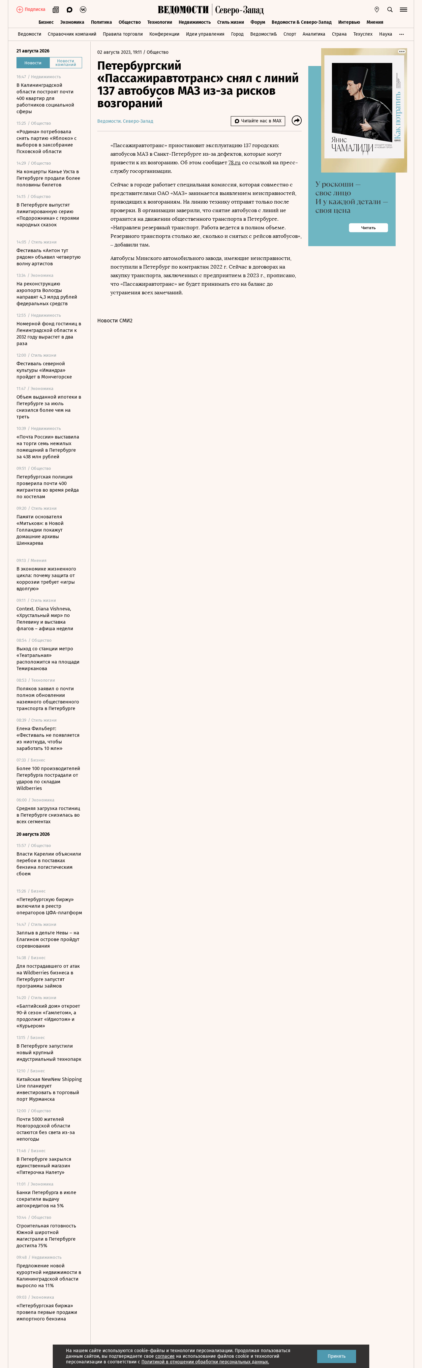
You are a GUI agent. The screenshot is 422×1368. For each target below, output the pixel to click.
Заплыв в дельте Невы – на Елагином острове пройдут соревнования (47, 939)
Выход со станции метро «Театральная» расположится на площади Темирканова (47, 658)
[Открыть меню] (403, 9)
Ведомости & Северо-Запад (302, 22)
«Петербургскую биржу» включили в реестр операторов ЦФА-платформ (49, 906)
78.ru (234, 162)
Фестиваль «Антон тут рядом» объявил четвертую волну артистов (48, 257)
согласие (165, 1356)
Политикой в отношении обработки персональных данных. (205, 1362)
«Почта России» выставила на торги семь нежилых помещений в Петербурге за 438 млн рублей (47, 447)
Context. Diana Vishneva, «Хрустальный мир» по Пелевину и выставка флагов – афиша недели (44, 619)
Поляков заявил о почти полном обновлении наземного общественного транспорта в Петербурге (47, 698)
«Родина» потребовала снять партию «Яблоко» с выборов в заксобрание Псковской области (46, 141)
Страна (339, 34)
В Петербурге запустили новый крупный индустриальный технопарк (48, 1052)
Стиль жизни (230, 22)
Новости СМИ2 (115, 320)
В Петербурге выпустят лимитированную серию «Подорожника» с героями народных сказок (47, 215)
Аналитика (314, 34)
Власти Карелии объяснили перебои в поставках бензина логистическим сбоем (48, 864)
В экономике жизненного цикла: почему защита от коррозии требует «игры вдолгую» (46, 579)
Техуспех (363, 34)
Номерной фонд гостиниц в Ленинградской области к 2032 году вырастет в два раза (48, 333)
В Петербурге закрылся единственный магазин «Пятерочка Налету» (43, 1165)
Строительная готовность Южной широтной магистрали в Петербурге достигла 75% (46, 1236)
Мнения (375, 22)
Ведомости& (263, 34)
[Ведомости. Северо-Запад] (238, 10)
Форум (258, 22)
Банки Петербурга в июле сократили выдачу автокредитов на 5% (46, 1199)
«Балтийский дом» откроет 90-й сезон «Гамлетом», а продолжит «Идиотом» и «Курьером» (48, 1016)
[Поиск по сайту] (390, 9)
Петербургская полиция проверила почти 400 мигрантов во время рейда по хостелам (47, 487)
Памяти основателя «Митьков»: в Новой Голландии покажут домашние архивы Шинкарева (40, 530)
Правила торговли (123, 34)
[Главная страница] (183, 9)
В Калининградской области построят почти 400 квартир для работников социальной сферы (45, 98)
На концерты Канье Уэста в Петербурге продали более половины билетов (48, 178)
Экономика (72, 22)
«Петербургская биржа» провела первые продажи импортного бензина (46, 1312)
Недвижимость (195, 22)
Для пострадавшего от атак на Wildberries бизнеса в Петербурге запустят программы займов (48, 976)
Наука (385, 34)
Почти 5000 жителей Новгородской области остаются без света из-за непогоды (45, 1129)
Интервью (349, 22)
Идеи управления (205, 34)
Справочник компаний (72, 34)
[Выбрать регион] (377, 9)
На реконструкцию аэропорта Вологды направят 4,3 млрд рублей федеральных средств (46, 294)
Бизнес (46, 22)
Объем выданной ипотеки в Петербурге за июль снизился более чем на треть (48, 407)
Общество (130, 22)
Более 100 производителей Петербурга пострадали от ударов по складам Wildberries (48, 778)
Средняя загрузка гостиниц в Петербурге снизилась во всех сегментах (48, 815)
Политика (101, 22)
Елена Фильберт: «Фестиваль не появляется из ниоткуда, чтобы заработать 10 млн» (47, 738)
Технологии (159, 22)
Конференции (164, 34)
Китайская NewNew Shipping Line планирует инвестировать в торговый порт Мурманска (49, 1089)
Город (237, 34)
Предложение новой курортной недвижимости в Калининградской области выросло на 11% (48, 1275)
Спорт (290, 34)
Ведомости (29, 34)
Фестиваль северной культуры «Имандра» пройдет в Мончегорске (44, 370)
